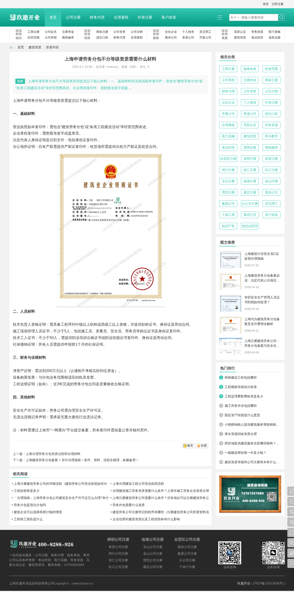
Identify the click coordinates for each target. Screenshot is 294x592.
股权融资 (68, 37)
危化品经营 (250, 226)
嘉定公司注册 (152, 567)
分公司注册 (250, 203)
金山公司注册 (152, 553)
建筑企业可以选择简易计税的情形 (38, 512)
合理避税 (121, 17)
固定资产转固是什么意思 (242, 415)
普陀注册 (228, 192)
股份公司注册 (187, 547)
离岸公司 (171, 37)
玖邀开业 (243, 583)
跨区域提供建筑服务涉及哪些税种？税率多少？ (253, 443)
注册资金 (68, 31)
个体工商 (228, 215)
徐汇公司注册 (118, 560)
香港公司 (188, 37)
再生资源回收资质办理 (241, 434)
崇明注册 (249, 158)
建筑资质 (240, 37)
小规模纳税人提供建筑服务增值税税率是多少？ (253, 424)
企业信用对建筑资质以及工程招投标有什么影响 (146, 519)
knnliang (112, 67)
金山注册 (271, 181)
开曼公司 (205, 37)
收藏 (204, 445)
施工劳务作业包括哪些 (241, 406)
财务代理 (97, 17)
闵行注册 (228, 170)
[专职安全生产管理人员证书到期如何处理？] (230, 303)
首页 (53, 17)
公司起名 (51, 31)
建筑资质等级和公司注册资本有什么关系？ (253, 462)
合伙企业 (171, 31)
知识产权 (228, 226)
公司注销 (137, 31)
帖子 (234, 17)
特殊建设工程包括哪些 (241, 377)
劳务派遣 (257, 31)
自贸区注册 (228, 158)
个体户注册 (187, 567)
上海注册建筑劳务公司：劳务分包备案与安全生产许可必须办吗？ (262, 345)
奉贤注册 (271, 158)
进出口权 (102, 37)
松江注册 (271, 170)
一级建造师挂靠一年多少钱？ (245, 452)
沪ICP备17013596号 (268, 583)
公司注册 (73, 17)
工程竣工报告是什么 (28, 519)
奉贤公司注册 (118, 547)
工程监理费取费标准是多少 (244, 396)
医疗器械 (274, 31)
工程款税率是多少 (27, 491)
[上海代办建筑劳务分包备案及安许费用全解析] (230, 324)
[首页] (11, 47)
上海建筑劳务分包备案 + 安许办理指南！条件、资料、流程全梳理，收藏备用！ (82, 460)
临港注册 (249, 181)
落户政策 (168, 17)
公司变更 (119, 31)
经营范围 (34, 37)
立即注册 (277, 4)
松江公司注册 (118, 567)
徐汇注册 (249, 170)
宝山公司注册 (152, 547)
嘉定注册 (249, 192)
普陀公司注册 (152, 560)
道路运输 (274, 37)
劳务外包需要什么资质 (129, 505)
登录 (266, 4)
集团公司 (228, 203)
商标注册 (102, 31)
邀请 (190, 445)
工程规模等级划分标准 (241, 387)
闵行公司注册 (118, 553)
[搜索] (281, 17)
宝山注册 (228, 181)
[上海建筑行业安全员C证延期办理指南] (230, 259)
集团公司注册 (187, 553)
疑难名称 (249, 69)
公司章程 (51, 37)
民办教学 (271, 136)
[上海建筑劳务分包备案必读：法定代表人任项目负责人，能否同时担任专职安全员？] (230, 281)
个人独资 (188, 31)
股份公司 (271, 192)
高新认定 (240, 31)
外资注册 (145, 17)
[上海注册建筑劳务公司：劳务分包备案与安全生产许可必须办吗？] (230, 346)
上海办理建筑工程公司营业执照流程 (138, 483)
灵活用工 (205, 31)
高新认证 (249, 125)
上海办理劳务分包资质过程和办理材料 (53, 454)
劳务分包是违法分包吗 (30, 505)
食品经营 (257, 37)
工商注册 (34, 31)
